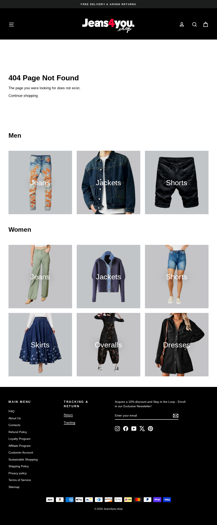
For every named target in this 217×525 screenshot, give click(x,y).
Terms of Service (19, 480)
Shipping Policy (18, 466)
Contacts (14, 425)
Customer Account (20, 452)
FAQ (11, 411)
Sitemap (13, 487)
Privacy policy (17, 473)
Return (68, 415)
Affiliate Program (19, 445)
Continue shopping (23, 96)
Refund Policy (17, 432)
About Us (14, 418)
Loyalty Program (19, 438)
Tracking (69, 422)
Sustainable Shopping (23, 459)
